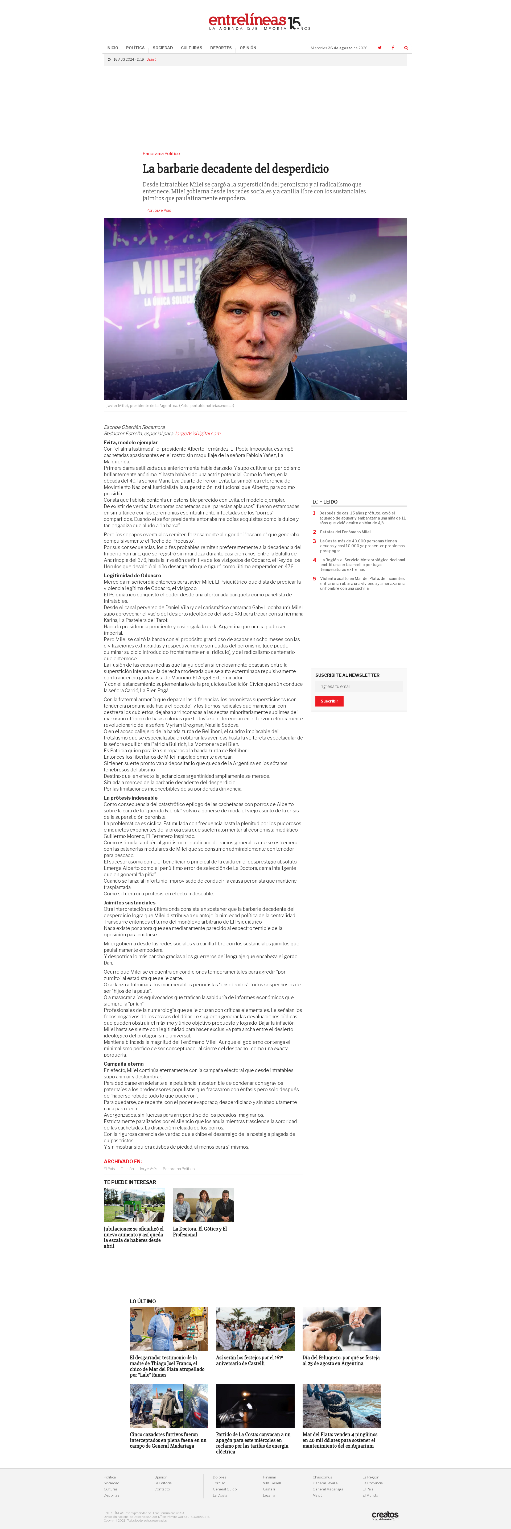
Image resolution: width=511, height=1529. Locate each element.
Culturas (111, 1489)
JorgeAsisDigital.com (197, 433)
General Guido (225, 1489)
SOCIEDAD (163, 47)
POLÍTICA (135, 47)
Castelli (269, 1489)
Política (110, 1477)
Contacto (162, 1489)
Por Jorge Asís (159, 210)
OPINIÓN (248, 47)
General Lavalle (325, 1483)
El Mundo (370, 1495)
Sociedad (111, 1483)
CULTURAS (191, 47)
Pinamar (269, 1477)
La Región (371, 1477)
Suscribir (329, 701)
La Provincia (373, 1483)
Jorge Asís (148, 1168)
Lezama (269, 1495)
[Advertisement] (255, 108)
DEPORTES (221, 47)
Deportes (111, 1495)
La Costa (220, 1495)
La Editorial (163, 1483)
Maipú (318, 1495)
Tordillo (219, 1483)
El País (109, 1168)
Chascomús (322, 1477)
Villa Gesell (272, 1483)
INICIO (112, 47)
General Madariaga (328, 1489)
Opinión (152, 59)
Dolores (219, 1477)
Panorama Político (179, 1168)
